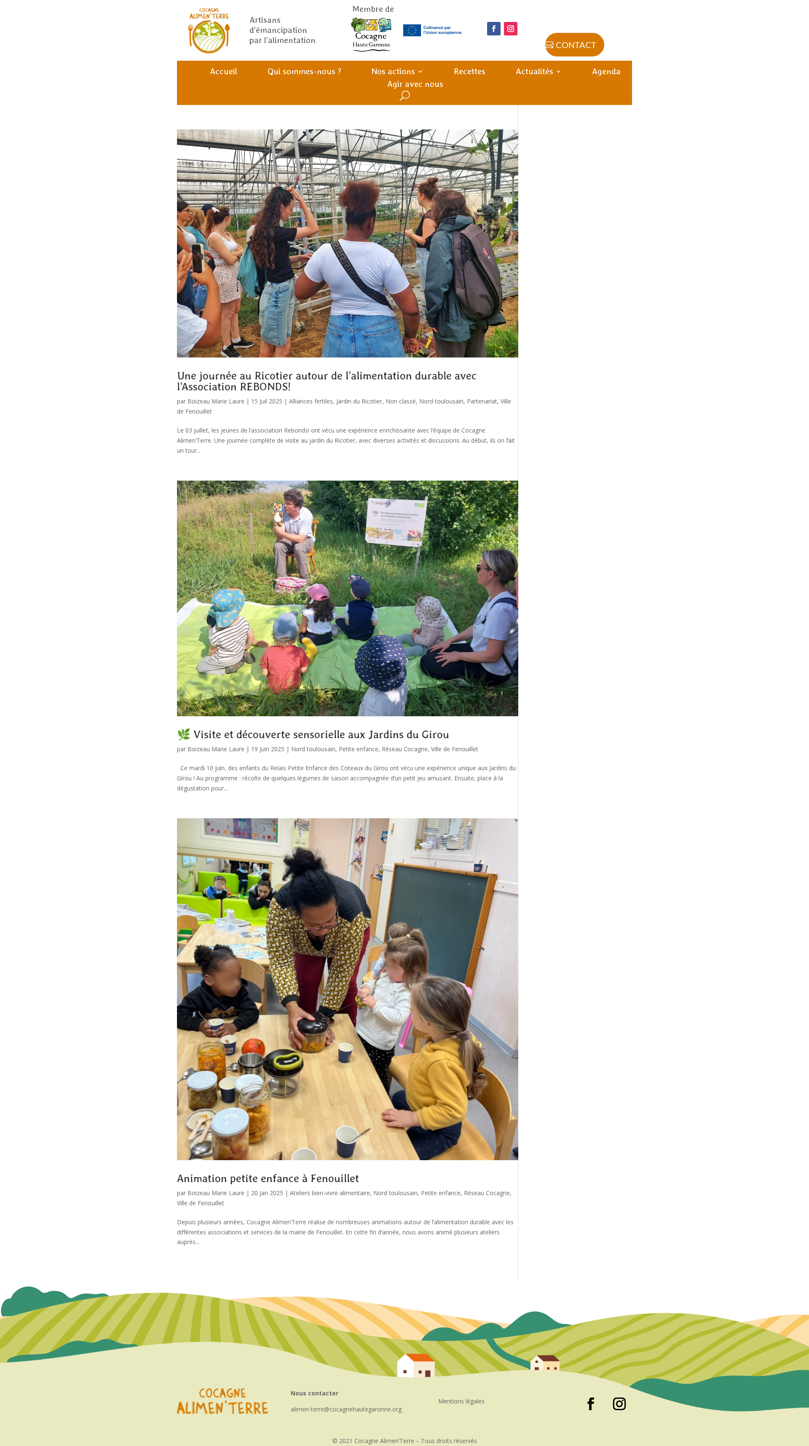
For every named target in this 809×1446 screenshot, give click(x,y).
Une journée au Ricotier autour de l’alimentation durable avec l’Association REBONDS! (327, 381)
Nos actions (393, 72)
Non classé (401, 401)
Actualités (534, 72)
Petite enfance (358, 749)
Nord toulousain (441, 401)
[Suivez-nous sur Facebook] (494, 28)
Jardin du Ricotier (359, 401)
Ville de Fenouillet (454, 749)
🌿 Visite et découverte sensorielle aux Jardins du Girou (313, 734)
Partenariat (482, 401)
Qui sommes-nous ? (304, 72)
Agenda (606, 72)
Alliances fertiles (311, 401)
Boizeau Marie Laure (216, 401)
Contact (576, 45)
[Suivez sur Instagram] (510, 28)
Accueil (223, 72)
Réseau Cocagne (405, 749)
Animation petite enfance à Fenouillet (268, 1178)
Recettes (469, 72)
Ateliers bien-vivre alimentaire (330, 1193)
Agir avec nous (415, 85)
